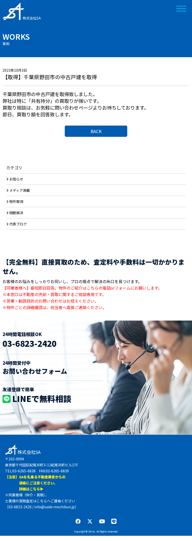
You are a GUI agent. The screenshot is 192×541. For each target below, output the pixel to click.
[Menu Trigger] (181, 8)
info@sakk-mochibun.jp (54, 506)
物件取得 (16, 201)
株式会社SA (31, 18)
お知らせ (16, 179)
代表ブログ (18, 223)
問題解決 (16, 212)
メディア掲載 (19, 190)
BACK (96, 131)
